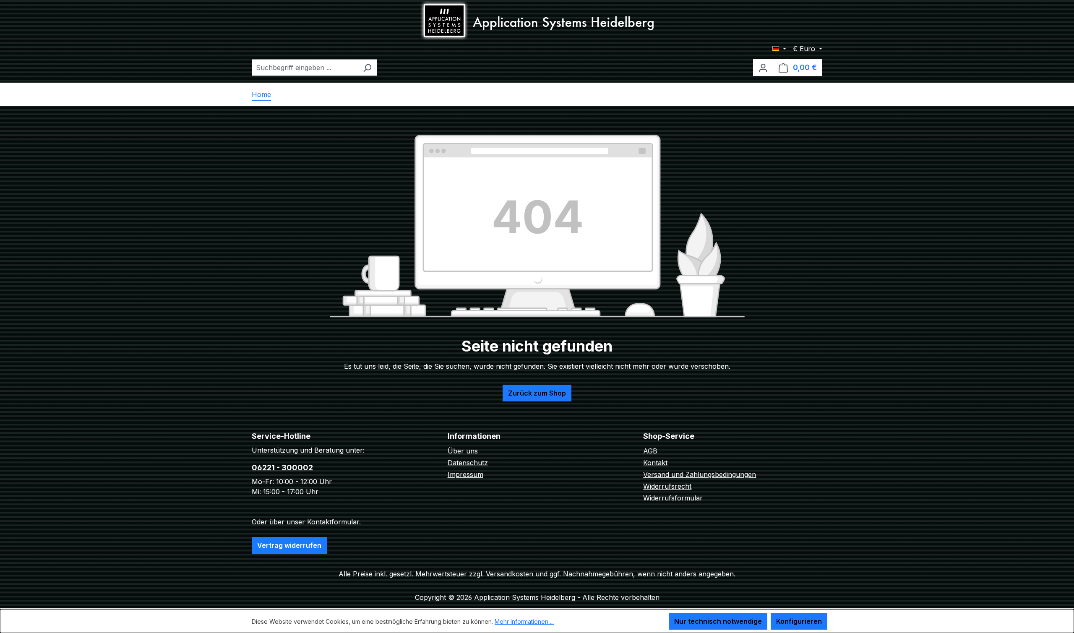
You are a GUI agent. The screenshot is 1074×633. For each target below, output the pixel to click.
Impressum (465, 474)
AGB (650, 451)
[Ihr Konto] (763, 67)
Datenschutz (468, 462)
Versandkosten (509, 574)
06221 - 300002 (282, 467)
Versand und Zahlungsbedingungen (699, 474)
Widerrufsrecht (667, 486)
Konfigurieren (799, 621)
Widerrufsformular (673, 498)
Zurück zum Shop (537, 393)
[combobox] (305, 67)
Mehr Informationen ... (524, 621)
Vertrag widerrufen (289, 545)
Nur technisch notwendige (718, 621)
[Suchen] (367, 67)
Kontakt (655, 462)
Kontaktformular (333, 522)
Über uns (463, 451)
